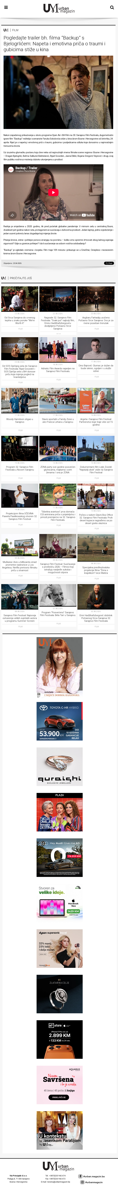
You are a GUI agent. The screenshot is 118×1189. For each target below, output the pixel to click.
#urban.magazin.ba (94, 1176)
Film (15, 30)
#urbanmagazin (94, 1182)
